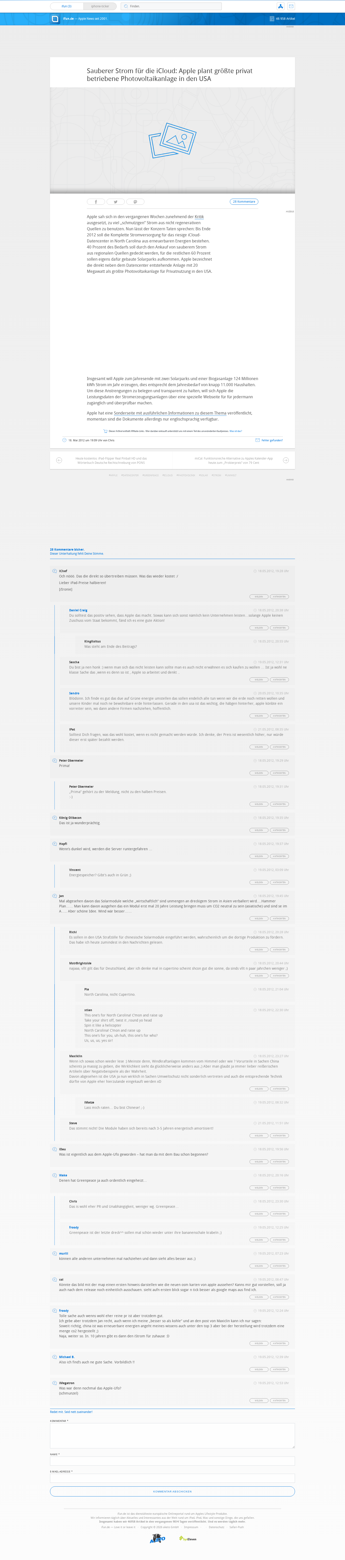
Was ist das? (236, 431)
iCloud (168, 475)
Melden (259, 597)
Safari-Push (237, 1527)
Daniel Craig (78, 610)
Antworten (279, 597)
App (280, 6)
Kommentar (59, 1421)
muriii (63, 1253)
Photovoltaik (186, 475)
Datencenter (131, 475)
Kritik (199, 216)
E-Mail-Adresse (61, 1471)
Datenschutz (216, 1527)
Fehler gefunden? (272, 440)
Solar (204, 475)
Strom (217, 475)
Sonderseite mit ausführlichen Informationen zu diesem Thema (170, 413)
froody (74, 1227)
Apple (113, 475)
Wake (63, 1175)
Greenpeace (151, 475)
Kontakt (291, 6)
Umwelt (231, 475)
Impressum (191, 1527)
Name (55, 1454)
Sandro (74, 693)
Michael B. (67, 1357)
